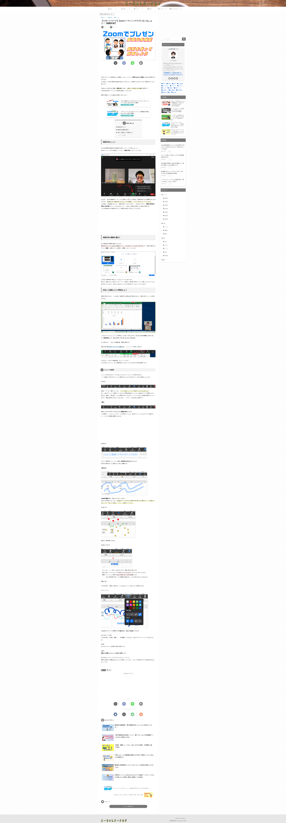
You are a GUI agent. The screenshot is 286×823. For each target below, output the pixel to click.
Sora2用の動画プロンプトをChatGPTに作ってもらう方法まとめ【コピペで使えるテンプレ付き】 (173, 147)
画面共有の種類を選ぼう (123, 129)
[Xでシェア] (115, 63)
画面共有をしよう (121, 127)
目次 (127, 123)
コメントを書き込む (128, 806)
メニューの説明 (122, 135)
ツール (104, 670)
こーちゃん (173, 60)
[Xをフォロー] (124, 714)
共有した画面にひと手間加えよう (125, 132)
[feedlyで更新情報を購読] (132, 714)
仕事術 (109, 670)
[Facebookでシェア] (124, 63)
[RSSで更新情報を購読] (141, 714)
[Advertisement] (128, 70)
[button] (141, 63)
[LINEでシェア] (132, 63)
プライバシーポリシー (180, 818)
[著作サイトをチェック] (115, 714)
